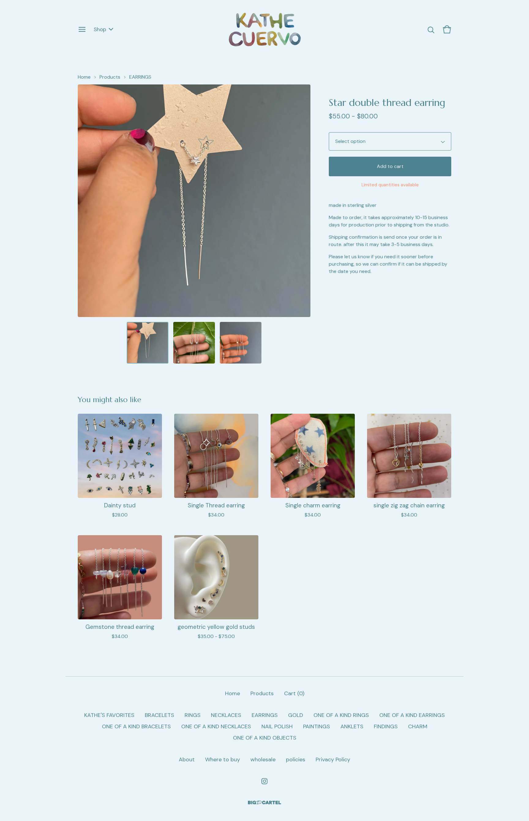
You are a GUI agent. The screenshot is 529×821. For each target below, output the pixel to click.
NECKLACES (226, 715)
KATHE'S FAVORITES (109, 715)
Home (84, 77)
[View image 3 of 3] (240, 343)
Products (109, 77)
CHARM (417, 726)
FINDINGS (386, 726)
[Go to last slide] (86, 200)
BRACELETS (159, 715)
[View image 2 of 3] (194, 343)
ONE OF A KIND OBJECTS (264, 737)
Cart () (294, 693)
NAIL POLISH (277, 726)
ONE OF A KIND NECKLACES (216, 726)
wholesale (263, 759)
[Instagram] (264, 781)
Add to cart (390, 166)
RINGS (193, 715)
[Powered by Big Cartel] (264, 802)
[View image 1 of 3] (147, 343)
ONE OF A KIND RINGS (341, 715)
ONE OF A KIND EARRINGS (412, 715)
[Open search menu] (431, 29)
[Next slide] (302, 200)
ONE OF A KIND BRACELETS (136, 726)
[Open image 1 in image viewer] (194, 200)
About (187, 759)
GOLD (295, 715)
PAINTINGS (316, 726)
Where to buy (222, 759)
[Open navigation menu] (82, 29)
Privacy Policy (333, 759)
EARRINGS (140, 77)
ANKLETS (351, 726)
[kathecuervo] (265, 29)
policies (295, 759)
